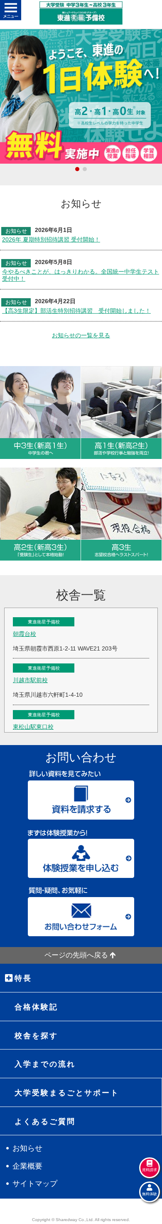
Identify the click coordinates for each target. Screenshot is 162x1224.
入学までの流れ (45, 1064)
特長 (23, 978)
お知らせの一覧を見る (81, 335)
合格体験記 (36, 1007)
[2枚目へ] (85, 169)
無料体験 (149, 1194)
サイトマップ (34, 1183)
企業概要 (27, 1166)
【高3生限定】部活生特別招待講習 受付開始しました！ (76, 310)
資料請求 (149, 1170)
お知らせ (27, 1148)
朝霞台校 (24, 634)
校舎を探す (36, 1036)
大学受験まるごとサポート (67, 1093)
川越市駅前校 (30, 680)
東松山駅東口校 (33, 726)
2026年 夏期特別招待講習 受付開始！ (51, 239)
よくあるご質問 (45, 1121)
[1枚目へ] (77, 169)
